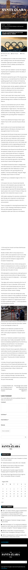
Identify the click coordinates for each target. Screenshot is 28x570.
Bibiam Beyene (15, 53)
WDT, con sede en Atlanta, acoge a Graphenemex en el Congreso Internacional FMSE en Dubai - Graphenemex (14, 512)
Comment (3, 402)
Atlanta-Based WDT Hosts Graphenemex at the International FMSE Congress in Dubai (14, 515)
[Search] (25, 437)
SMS (4, 535)
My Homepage (6, 520)
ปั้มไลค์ (4, 530)
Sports (2, 55)
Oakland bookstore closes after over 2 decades (14, 463)
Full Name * (4, 414)
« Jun (2, 502)
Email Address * (5, 419)
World (6, 55)
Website (3, 425)
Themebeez (4, 568)
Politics (23, 53)
